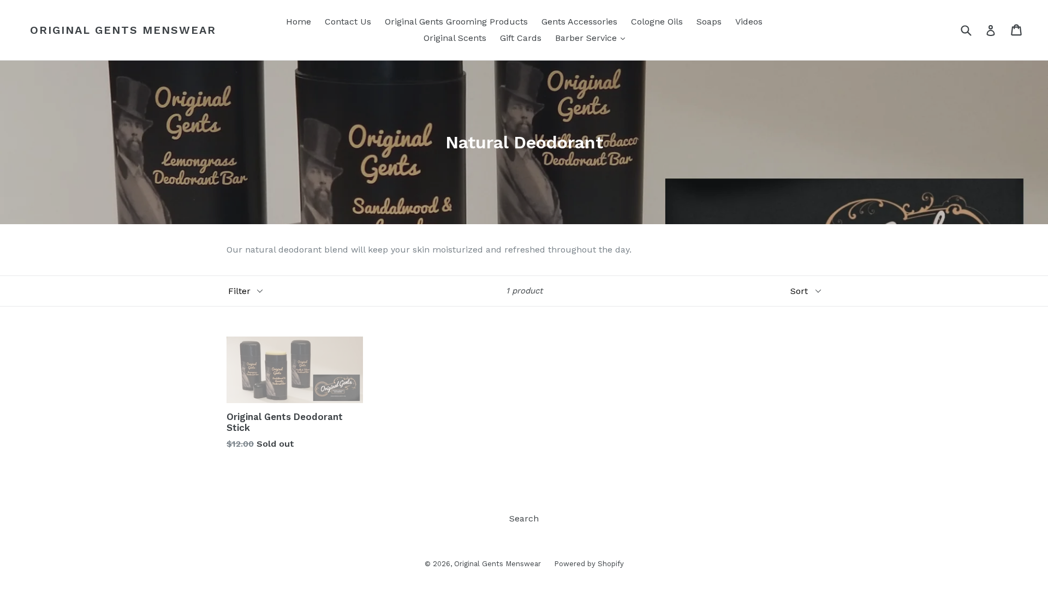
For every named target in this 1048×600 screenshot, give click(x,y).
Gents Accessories (579, 21)
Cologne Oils (657, 21)
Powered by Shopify (589, 564)
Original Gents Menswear (123, 30)
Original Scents (455, 38)
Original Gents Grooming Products (456, 21)
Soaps (709, 21)
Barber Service (592, 37)
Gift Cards (520, 38)
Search (524, 518)
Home (298, 21)
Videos (749, 21)
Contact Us (348, 21)
